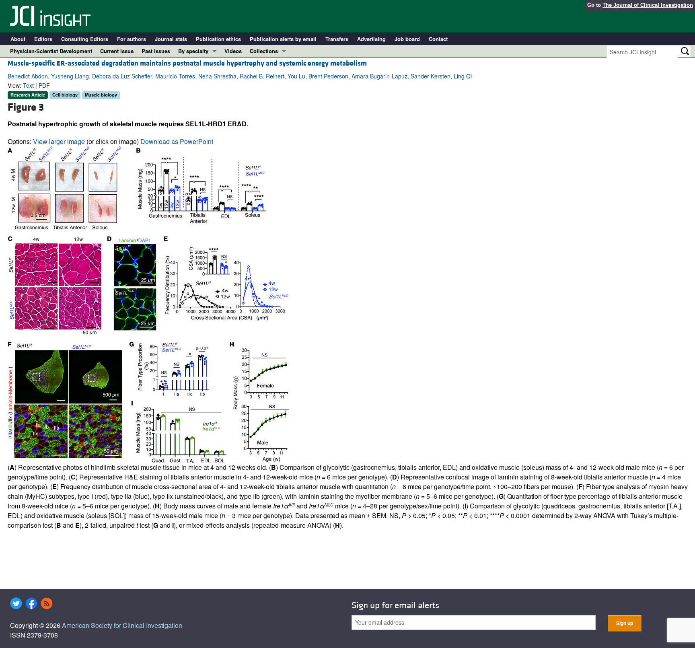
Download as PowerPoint (176, 141)
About (17, 39)
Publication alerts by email (283, 39)
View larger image (59, 141)
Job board (407, 39)
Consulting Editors (84, 39)
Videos (233, 51)
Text (28, 85)
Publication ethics (218, 39)
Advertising (371, 39)
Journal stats (171, 39)
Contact (438, 39)
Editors (43, 39)
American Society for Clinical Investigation (122, 625)
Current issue (117, 51)
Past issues (156, 51)
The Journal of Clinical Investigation (647, 5)
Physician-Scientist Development (51, 51)
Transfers (336, 39)
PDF (44, 85)
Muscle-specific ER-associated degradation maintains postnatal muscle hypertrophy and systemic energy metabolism (187, 63)
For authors (131, 39)
